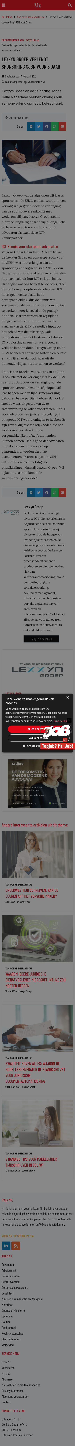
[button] (37, 746)
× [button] (67, 697)
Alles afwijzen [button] (38, 737)
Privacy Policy (61, 721)
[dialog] (37, 723)
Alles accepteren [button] (39, 729)
